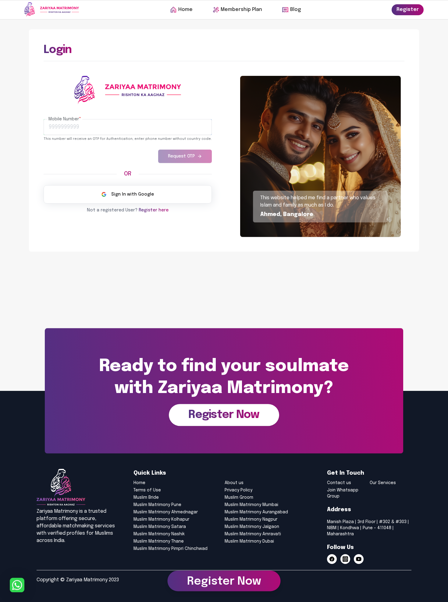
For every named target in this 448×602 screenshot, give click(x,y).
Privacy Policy (238, 490)
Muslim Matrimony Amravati (253, 534)
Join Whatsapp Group (342, 493)
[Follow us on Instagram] (345, 559)
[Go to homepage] (51, 9)
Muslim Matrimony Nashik (159, 534)
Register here (154, 210)
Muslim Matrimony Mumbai (251, 505)
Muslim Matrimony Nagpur (251, 519)
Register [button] (407, 9)
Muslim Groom (239, 497)
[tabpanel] (128, 138)
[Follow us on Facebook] (332, 559)
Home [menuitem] (185, 9)
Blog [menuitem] (295, 9)
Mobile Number (64, 119)
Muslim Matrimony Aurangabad (256, 512)
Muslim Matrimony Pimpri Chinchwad (170, 549)
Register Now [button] (224, 581)
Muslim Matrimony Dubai (249, 541)
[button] (224, 415)
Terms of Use (147, 490)
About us (234, 483)
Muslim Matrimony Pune (157, 505)
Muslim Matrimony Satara (159, 527)
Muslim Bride (146, 497)
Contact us (339, 483)
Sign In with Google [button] (132, 194)
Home (139, 483)
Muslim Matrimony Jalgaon (252, 527)
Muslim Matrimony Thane (158, 541)
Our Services (383, 483)
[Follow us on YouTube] (359, 559)
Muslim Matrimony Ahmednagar (165, 512)
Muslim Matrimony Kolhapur (161, 519)
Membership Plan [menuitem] (241, 9)
